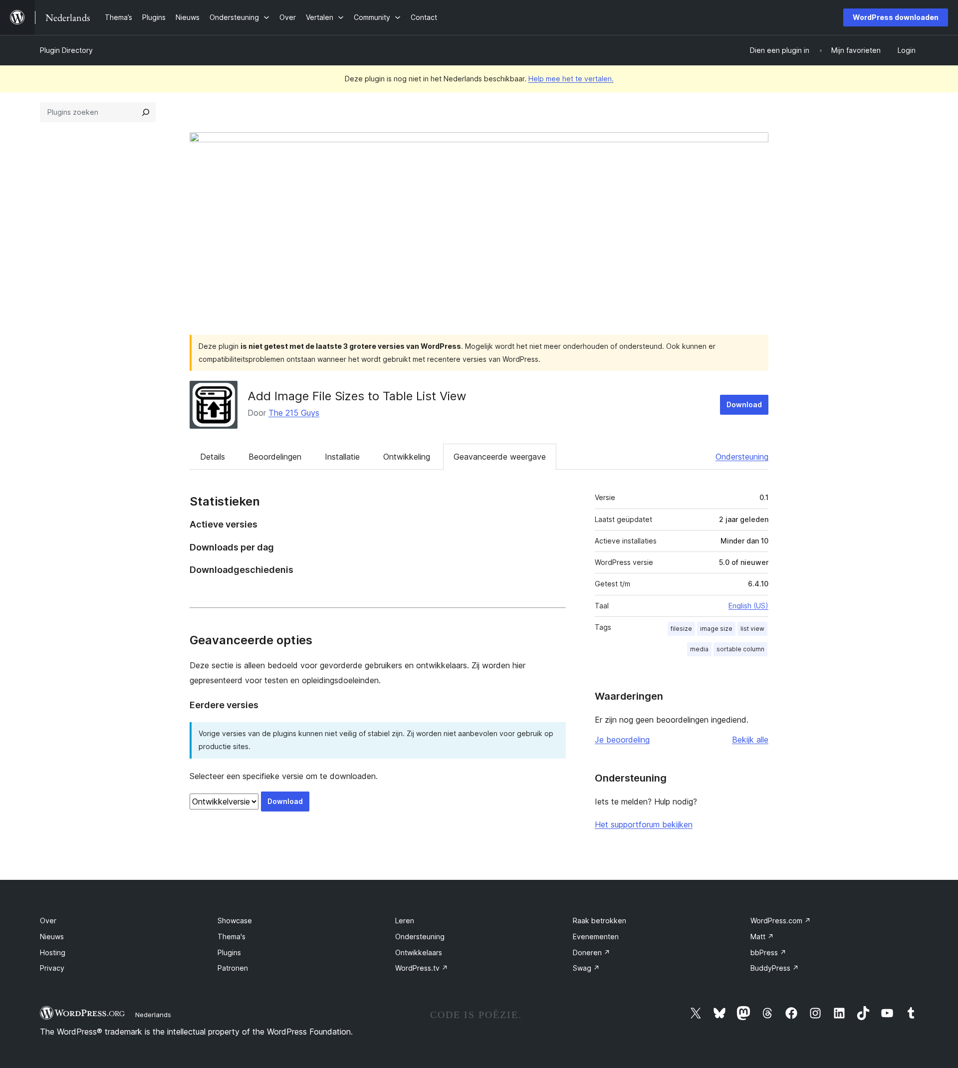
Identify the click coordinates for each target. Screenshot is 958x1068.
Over (48, 920)
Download (744, 404)
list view (752, 628)
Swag (586, 968)
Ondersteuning (742, 457)
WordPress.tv (421, 968)
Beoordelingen (274, 457)
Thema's (231, 936)
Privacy (52, 968)
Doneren (591, 952)
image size (716, 628)
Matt (762, 936)
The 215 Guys (293, 413)
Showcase (235, 920)
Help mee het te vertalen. (571, 78)
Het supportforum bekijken (644, 824)
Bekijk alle (750, 740)
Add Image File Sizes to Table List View (357, 396)
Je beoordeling (622, 740)
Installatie (342, 457)
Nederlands (153, 1015)
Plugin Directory (66, 50)
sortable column (740, 649)
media (699, 649)
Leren (404, 920)
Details (212, 457)
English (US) (748, 605)
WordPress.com (780, 920)
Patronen (233, 968)
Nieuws (52, 936)
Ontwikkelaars (418, 952)
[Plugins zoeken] (146, 112)
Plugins (229, 952)
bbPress (768, 952)
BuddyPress (774, 968)
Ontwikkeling (406, 457)
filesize (681, 628)
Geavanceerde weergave (500, 457)
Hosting (52, 952)
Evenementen (596, 936)
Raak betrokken (599, 920)
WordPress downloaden (896, 17)
